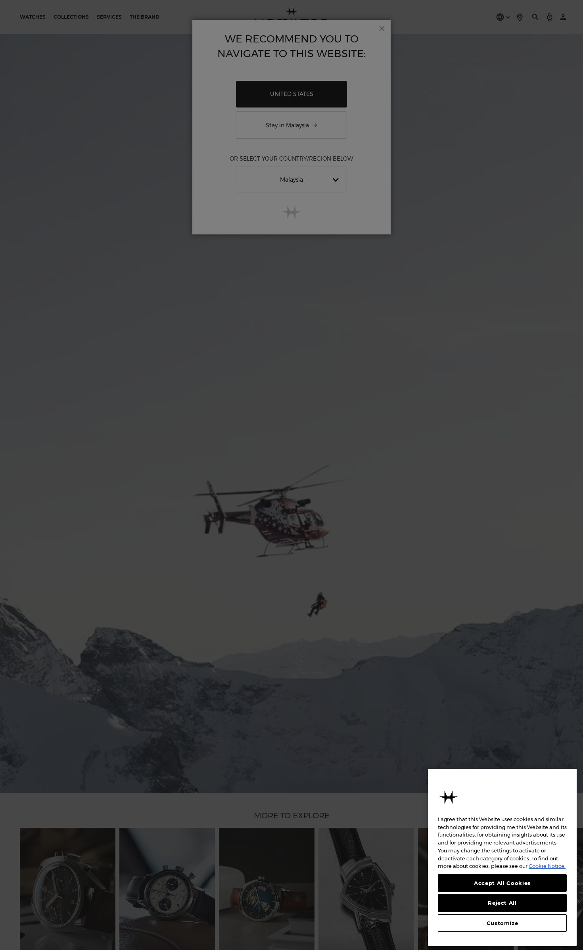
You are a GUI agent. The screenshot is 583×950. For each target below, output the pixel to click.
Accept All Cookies (502, 883)
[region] (502, 857)
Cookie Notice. (547, 866)
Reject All (502, 903)
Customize (502, 923)
